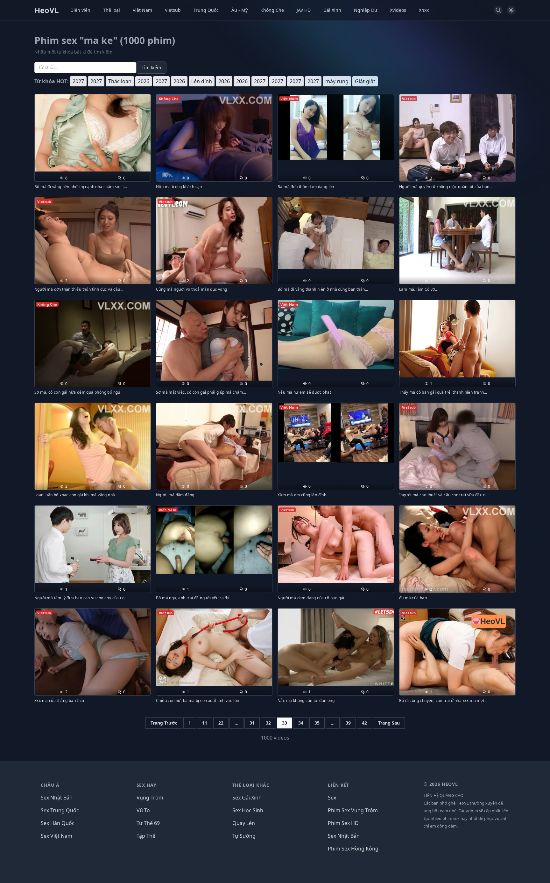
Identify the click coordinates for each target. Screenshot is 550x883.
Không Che (272, 10)
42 (364, 723)
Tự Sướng (244, 835)
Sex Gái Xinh (247, 797)
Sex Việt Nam (56, 835)
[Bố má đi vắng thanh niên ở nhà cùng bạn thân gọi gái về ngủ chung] (336, 233)
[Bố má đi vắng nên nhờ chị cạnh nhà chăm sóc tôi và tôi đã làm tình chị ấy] (93, 132)
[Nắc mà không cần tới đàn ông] (336, 647)
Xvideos (398, 10)
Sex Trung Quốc (60, 810)
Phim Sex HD (343, 823)
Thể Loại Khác (251, 785)
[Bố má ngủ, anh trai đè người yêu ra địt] (214, 540)
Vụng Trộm (150, 797)
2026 (143, 81)
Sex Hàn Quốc (57, 823)
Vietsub (173, 10)
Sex (332, 797)
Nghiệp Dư (365, 10)
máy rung (337, 81)
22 (220, 723)
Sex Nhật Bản (57, 797)
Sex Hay (147, 785)
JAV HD (304, 10)
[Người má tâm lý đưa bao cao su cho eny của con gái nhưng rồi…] (93, 544)
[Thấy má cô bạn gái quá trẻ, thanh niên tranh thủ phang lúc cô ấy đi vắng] (457, 338)
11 (204, 723)
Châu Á (50, 785)
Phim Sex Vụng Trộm (353, 810)
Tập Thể (146, 835)
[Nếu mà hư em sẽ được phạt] (336, 334)
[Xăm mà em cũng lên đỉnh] (336, 433)
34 (300, 723)
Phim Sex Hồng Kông (353, 848)
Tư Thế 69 (148, 823)
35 (317, 723)
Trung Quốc (206, 10)
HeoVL (46, 10)
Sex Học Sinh (247, 810)
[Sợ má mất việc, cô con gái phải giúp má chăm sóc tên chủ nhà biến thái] (214, 340)
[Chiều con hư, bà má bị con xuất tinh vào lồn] (214, 647)
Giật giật (365, 81)
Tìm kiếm (151, 67)
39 (348, 723)
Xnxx (424, 10)
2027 (78, 81)
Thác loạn (119, 81)
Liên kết (338, 785)
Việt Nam (142, 10)
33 (284, 723)
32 (268, 723)
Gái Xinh (332, 10)
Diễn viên (80, 10)
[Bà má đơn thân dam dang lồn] (336, 127)
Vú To (143, 810)
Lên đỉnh (201, 81)
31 (252, 723)
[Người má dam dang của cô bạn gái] (336, 544)
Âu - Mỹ (239, 10)
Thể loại (111, 10)
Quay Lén (243, 823)
